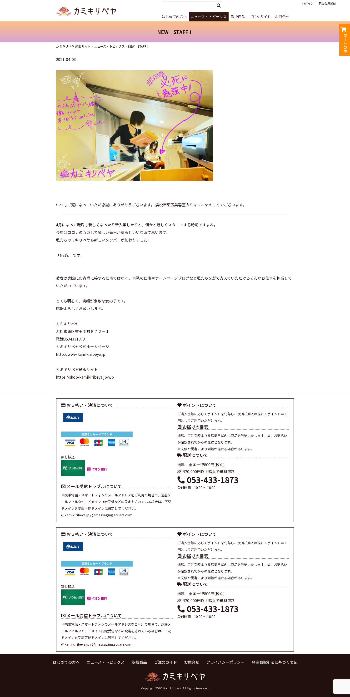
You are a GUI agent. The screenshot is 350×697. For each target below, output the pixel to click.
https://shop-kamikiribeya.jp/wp (85, 377)
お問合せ (282, 16)
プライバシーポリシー (225, 662)
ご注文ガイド (260, 16)
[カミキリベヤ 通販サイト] (87, 18)
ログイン (308, 3)
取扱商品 (238, 16)
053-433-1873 (211, 479)
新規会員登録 (327, 3)
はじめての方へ (174, 16)
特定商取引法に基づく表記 (274, 662)
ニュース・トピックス (208, 16)
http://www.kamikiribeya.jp (80, 354)
